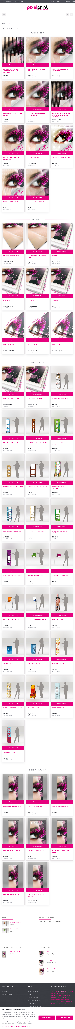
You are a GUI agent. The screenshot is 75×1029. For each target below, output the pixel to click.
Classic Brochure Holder (37, 442)
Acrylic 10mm (8, 344)
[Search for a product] (67, 14)
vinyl (68, 995)
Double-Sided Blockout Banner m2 (12, 158)
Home (4, 23)
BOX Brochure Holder (60, 398)
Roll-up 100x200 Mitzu (60, 806)
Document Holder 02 (60, 575)
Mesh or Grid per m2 (10, 202)
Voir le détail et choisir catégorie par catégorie (16, 1026)
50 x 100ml (59, 995)
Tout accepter (65, 1018)
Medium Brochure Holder (37, 487)
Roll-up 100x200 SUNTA (11, 850)
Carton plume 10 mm (11, 398)
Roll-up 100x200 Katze (36, 806)
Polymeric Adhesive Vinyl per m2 (13, 114)
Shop (1, 1)
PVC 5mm (55, 300)
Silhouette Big (57, 619)
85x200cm (64, 1006)
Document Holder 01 (36, 575)
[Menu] (4, 14)
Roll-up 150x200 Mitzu (36, 850)
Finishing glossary (33, 997)
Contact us (9, 1)
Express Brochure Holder (13, 487)
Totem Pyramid (33, 708)
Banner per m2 (33, 157)
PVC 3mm (31, 300)
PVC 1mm (6, 300)
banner (64, 995)
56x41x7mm (54, 991)
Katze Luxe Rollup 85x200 (12, 806)
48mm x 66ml (67, 1003)
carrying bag (60, 993)
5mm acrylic (57, 344)
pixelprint (5, 991)
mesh (68, 997)
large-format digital (55, 999)
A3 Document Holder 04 (37, 619)
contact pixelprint (7, 994)
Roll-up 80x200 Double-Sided (61, 851)
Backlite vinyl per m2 (36, 202)
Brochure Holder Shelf (12, 531)
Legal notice (32, 1003)
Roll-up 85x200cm (61, 1001)
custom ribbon (55, 997)
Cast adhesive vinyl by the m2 (36, 70)
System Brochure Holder (13, 575)
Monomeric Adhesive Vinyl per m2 (60, 70)
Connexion (60, 1)
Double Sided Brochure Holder (61, 443)
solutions (63, 997)
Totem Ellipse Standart (12, 708)
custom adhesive (65, 999)
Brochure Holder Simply (37, 531)
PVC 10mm (55, 256)
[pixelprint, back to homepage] (37, 7)
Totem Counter (34, 663)
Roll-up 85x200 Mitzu (11, 894)
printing (62, 990)
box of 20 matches (60, 1003)
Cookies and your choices (36, 1006)
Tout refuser (46, 1018)
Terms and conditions (34, 1000)
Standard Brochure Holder (60, 532)
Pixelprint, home (33, 991)
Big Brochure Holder (11, 442)
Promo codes (19, 1)
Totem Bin (7, 663)
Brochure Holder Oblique (58, 487)
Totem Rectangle (58, 708)
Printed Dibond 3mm (11, 256)
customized (53, 1001)
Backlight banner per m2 (61, 157)
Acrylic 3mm (32, 344)
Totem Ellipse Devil (59, 663)
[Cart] (71, 14)
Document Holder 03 (11, 619)
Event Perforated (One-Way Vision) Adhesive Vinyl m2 (61, 115)
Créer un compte (70, 1)
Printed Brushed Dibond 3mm (37, 256)
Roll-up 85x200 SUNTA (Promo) (36, 895)
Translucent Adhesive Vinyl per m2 (36, 114)
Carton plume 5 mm (35, 398)
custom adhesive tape (56, 1006)
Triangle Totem (9, 752)
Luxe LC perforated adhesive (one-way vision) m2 (10, 70)
